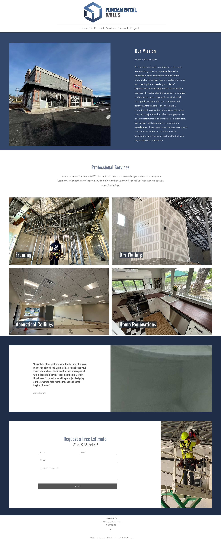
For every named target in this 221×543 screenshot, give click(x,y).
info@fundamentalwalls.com (111, 522)
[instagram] (110, 530)
